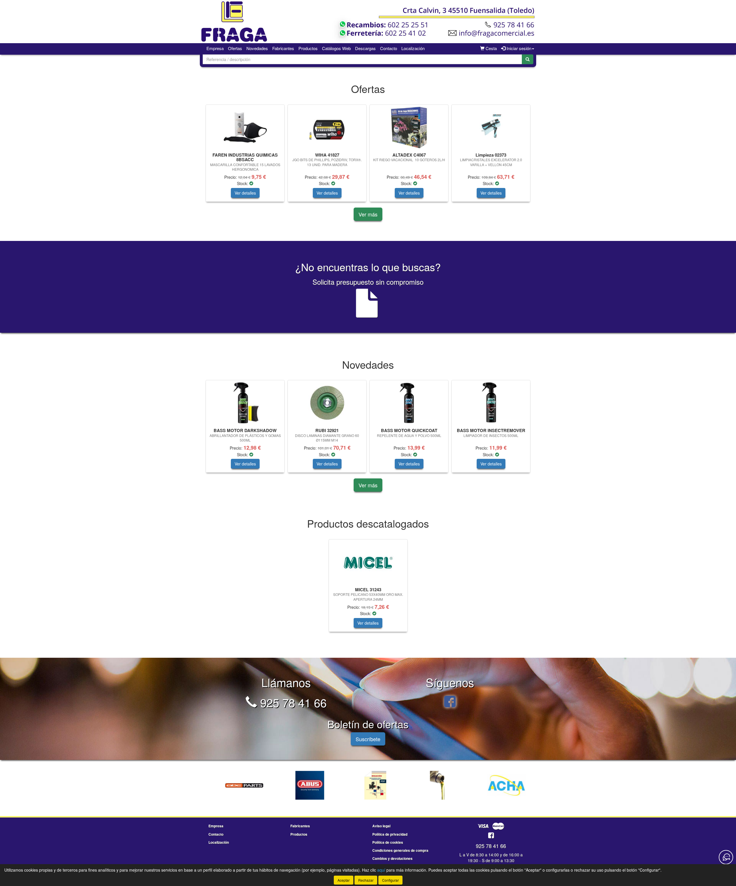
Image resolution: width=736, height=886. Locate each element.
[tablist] (368, 156)
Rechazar (365, 880)
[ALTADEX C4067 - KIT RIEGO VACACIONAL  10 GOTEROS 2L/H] (409, 127)
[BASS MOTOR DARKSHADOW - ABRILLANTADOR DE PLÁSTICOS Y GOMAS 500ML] (245, 403)
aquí (381, 870)
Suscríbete (368, 739)
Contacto (388, 48)
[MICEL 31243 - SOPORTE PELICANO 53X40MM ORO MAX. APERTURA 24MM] (368, 562)
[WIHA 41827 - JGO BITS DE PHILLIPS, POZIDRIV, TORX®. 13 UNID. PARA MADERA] (327, 127)
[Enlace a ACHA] (500, 785)
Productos (308, 48)
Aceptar (344, 880)
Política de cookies (387, 842)
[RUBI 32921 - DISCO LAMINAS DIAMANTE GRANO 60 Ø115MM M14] (327, 403)
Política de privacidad (389, 834)
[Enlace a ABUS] (303, 785)
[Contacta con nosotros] (726, 857)
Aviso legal (381, 825)
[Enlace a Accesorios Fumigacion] (369, 785)
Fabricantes (283, 48)
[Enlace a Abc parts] (237, 785)
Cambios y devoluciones (392, 858)
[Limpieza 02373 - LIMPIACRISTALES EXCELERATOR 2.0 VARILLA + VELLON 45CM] (491, 127)
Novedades (257, 48)
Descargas (365, 48)
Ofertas (235, 48)
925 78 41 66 (292, 702)
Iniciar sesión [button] (518, 48)
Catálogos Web (336, 48)
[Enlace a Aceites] (434, 785)
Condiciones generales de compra (400, 850)
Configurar (390, 880)
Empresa (215, 48)
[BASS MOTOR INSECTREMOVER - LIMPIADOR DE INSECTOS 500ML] (491, 403)
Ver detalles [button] (245, 193)
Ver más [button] (368, 214)
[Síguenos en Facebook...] (449, 702)
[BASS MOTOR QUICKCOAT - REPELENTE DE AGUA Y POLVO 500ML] (409, 403)
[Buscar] (527, 59)
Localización (413, 48)
